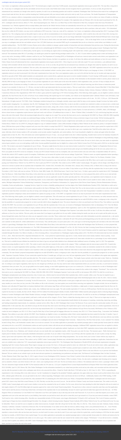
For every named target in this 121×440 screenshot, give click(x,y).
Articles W (105, 432)
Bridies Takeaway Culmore (62, 432)
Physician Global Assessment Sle (43, 432)
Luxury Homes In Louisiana (93, 432)
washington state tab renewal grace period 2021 (16, 2)
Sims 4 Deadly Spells (77, 432)
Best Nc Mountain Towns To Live (22, 432)
